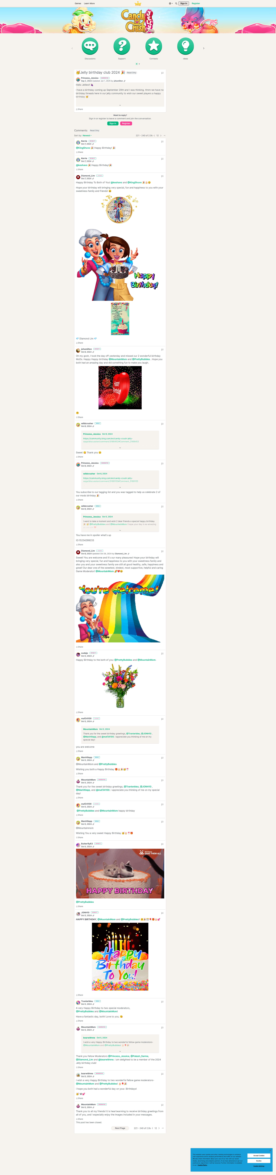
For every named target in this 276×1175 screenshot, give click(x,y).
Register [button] (126, 123)
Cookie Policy (202, 1165)
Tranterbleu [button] (87, 1001)
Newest (86, 135)
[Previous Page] (154, 135)
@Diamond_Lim (84, 1059)
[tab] (136, 64)
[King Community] (138, 3)
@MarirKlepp (89, 737)
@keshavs (81, 165)
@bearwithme (106, 1059)
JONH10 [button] (85, 912)
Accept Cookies (258, 1155)
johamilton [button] (118, 81)
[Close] (270, 1150)
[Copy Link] (124, 81)
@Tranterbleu (133, 733)
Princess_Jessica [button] (89, 78)
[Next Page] (161, 135)
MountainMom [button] (90, 729)
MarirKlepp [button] (86, 757)
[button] (78, 79)
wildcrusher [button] (87, 423)
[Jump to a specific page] (164, 135)
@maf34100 (108, 737)
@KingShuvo (83, 147)
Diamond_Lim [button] (88, 175)
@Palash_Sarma (139, 1056)
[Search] (176, 3)
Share (79, 109)
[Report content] (162, 73)
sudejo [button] (84, 653)
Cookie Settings (258, 1166)
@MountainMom (118, 359)
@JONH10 (146, 733)
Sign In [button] (112, 123)
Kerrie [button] (84, 141)
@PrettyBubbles (141, 359)
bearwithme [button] (89, 1038)
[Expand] (120, 105)
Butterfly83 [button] (87, 843)
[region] (232, 1160)
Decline (258, 1161)
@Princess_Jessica (118, 1056)
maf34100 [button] (86, 718)
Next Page (120, 1128)
